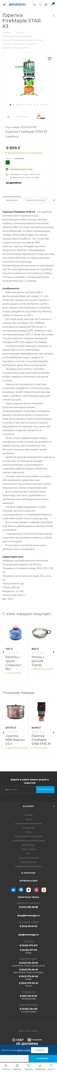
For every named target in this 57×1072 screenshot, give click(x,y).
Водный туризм (28, 862)
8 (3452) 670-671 (28, 945)
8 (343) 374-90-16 (28, 971)
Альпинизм (29, 827)
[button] (10, 105)
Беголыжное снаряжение (28, 823)
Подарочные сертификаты (28, 866)
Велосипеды (28, 845)
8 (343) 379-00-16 (28, 984)
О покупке (28, 873)
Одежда (28, 815)
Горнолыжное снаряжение (28, 836)
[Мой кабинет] (46, 4)
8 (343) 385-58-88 (28, 907)
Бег (28, 853)
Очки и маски (28, 849)
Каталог (28, 806)
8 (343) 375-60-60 (28, 977)
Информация (28, 880)
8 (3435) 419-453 (28, 1010)
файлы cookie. (24, 1050)
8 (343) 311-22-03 (28, 926)
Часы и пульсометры (28, 857)
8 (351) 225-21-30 (28, 997)
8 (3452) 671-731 (28, 951)
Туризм (28, 819)
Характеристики (36, 200)
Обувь (28, 832)
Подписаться (45, 789)
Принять (39, 1050)
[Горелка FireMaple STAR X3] (28, 79)
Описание (11, 200)
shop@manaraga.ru (28, 915)
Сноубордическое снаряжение (28, 840)
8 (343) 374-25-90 (28, 964)
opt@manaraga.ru (28, 934)
